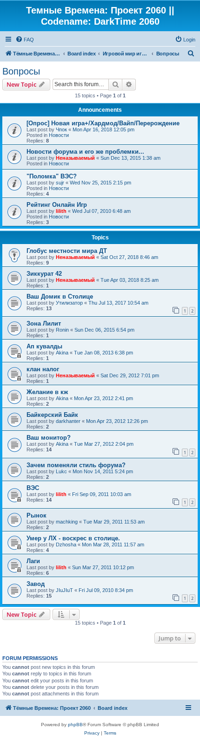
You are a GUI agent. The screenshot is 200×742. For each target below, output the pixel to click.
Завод (36, 583)
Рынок (37, 515)
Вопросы (21, 71)
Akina (62, 352)
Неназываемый (75, 158)
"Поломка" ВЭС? (52, 176)
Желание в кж (47, 391)
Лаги (33, 561)
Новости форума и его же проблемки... (85, 151)
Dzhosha (66, 544)
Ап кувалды (44, 346)
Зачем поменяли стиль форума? (76, 465)
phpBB (75, 724)
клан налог (43, 369)
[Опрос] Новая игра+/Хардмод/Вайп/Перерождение (103, 123)
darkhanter (68, 421)
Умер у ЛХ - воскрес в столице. (73, 538)
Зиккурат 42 (44, 273)
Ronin (62, 330)
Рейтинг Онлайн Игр (57, 204)
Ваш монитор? (49, 437)
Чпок (61, 129)
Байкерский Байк (52, 414)
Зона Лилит (44, 323)
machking (67, 521)
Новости (59, 135)
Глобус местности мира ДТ (67, 250)
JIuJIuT (64, 590)
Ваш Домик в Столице (60, 296)
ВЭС (33, 487)
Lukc (61, 471)
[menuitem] (24, 39)
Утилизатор (69, 303)
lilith (61, 211)
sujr (60, 182)
